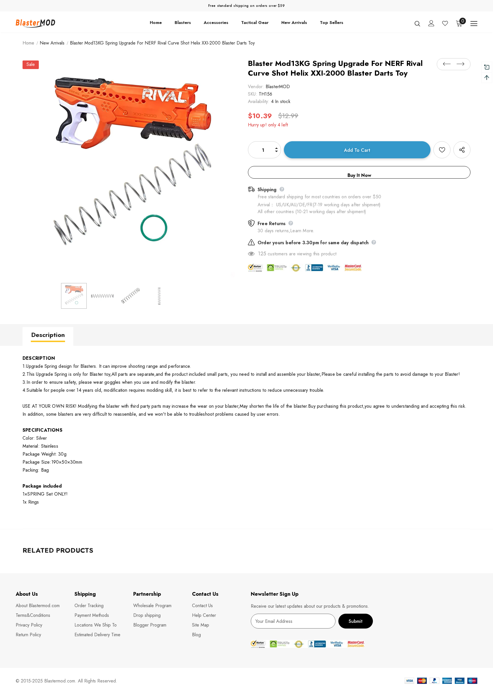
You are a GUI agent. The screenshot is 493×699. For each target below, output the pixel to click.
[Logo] (49, 23)
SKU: (252, 94)
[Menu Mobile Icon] (473, 23)
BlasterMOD (278, 86)
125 (262, 253)
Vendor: (256, 86)
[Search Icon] (417, 23)
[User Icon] (431, 23)
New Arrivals (52, 43)
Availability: (259, 101)
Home (28, 43)
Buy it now (359, 175)
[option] (131, 168)
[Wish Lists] (441, 149)
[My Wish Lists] (445, 23)
